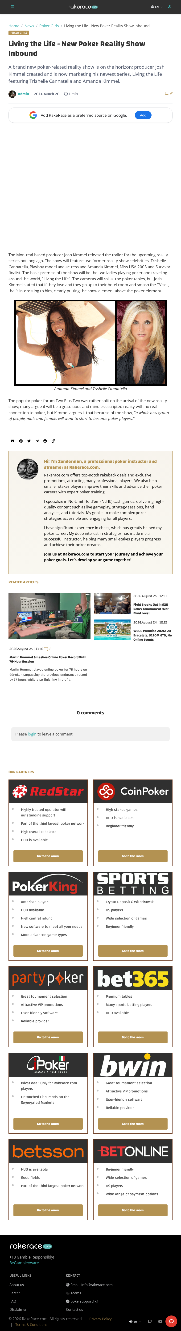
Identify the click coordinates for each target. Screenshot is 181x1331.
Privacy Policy (100, 1318)
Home (13, 25)
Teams (75, 1293)
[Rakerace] (83, 7)
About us (16, 1284)
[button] (170, 6)
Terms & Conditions (31, 1324)
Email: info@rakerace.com (91, 1284)
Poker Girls (49, 25)
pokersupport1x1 (84, 1301)
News (29, 25)
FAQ (12, 1301)
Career (14, 1293)
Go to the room (48, 856)
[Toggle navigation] (12, 7)
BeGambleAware (24, 1262)
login (32, 734)
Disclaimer (18, 1309)
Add (143, 115)
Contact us (74, 1309)
